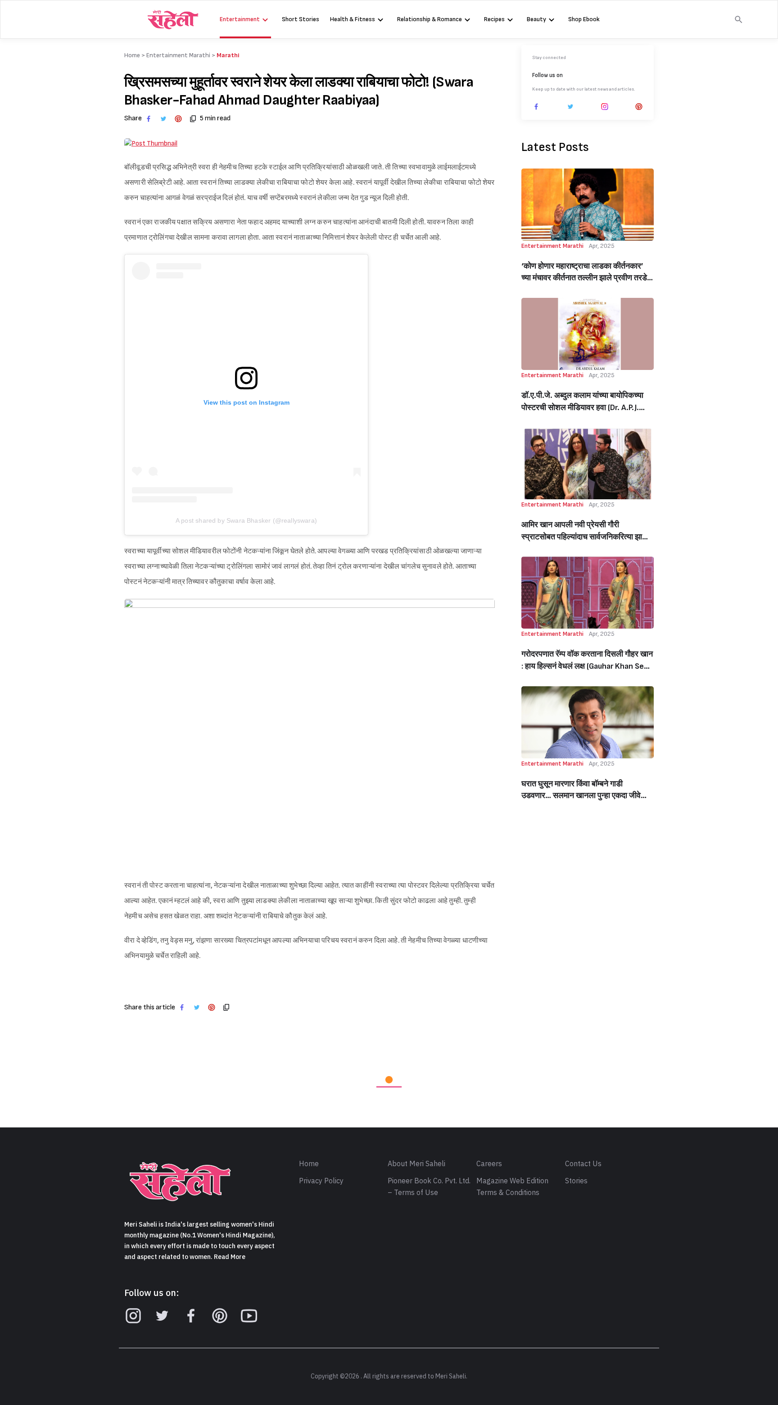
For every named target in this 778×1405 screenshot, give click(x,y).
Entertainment (240, 19)
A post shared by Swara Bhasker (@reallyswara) (246, 520)
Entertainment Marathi (178, 55)
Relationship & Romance (429, 19)
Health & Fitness (352, 19)
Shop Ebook (584, 19)
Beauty (536, 19)
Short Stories (300, 19)
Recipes (494, 19)
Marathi (228, 55)
